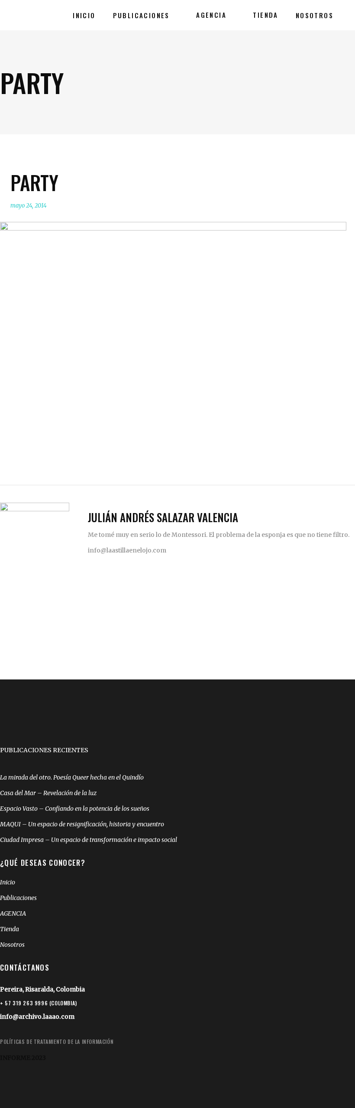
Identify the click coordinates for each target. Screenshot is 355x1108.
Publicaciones (18, 898)
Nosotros (12, 945)
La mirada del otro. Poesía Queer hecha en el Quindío (72, 777)
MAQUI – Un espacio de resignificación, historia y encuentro (82, 824)
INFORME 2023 (23, 1058)
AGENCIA (13, 913)
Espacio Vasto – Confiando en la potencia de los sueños (74, 808)
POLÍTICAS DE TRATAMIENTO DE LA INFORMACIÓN (56, 1041)
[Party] (34, 537)
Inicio (7, 882)
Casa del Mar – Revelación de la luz (48, 793)
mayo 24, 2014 (28, 205)
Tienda (9, 929)
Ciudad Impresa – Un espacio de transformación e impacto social (88, 840)
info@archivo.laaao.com (37, 1016)
